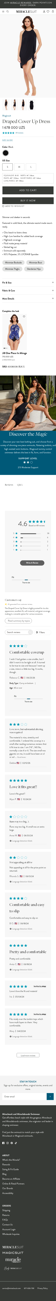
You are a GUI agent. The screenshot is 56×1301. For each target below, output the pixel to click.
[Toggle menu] (3, 11)
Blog (4, 1174)
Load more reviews (28, 1055)
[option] (28, 56)
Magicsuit (6, 115)
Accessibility (7, 1193)
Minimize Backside (13, 262)
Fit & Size (6, 282)
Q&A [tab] (20, 485)
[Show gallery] (28, 56)
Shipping (6, 1210)
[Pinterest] (12, 1143)
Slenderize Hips (34, 269)
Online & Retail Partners (13, 1183)
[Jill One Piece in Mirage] (14, 332)
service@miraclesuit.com (11, 1288)
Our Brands (7, 1188)
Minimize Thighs (12, 269)
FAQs (5, 1219)
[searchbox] (16, 632)
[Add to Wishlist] (24, 316)
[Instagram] (7, 1143)
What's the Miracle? (11, 1159)
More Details (8, 298)
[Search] (9, 11)
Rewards (6, 1164)
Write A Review (32, 562)
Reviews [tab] (9, 485)
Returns (5, 1215)
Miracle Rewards (20, 2)
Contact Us (7, 1224)
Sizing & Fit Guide (10, 1169)
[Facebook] (3, 1143)
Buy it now (28, 200)
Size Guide (7, 140)
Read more (21, 757)
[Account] (43, 11)
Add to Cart (28, 190)
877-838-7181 (29, 1288)
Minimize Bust (35, 262)
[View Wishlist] (48, 11)
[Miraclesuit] (26, 11)
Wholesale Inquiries (11, 1234)
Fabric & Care (8, 290)
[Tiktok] (16, 1143)
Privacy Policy (42, 1288)
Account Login (9, 1229)
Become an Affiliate (11, 1178)
